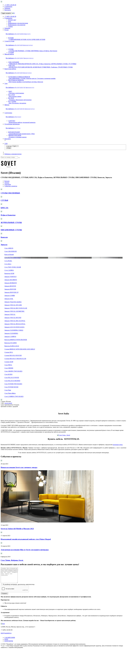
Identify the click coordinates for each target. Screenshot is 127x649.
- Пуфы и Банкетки (44, 64)
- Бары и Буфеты (44, 51)
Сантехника (8, 113)
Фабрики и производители (12, 154)
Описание (7, 184)
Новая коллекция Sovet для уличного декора (19, 467)
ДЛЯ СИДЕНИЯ (13, 62)
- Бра (9, 103)
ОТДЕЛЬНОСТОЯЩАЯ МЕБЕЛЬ (19, 77)
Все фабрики (10, 34)
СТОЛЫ (10, 49)
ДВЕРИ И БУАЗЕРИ (14, 135)
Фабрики (7, 8)
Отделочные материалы (12, 124)
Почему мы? (12, 20)
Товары (6, 182)
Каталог (7, 181)
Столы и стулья (9, 41)
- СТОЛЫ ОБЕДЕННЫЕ (16, 51)
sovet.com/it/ (8, 403)
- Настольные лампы (14, 96)
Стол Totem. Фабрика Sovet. (12, 560)
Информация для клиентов (16, 25)
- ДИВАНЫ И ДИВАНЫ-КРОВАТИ (20, 64)
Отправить (4, 593)
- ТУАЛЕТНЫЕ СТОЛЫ (65, 67)
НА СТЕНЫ (12, 101)
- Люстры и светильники (16, 93)
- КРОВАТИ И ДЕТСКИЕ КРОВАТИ (20, 67)
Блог (9, 21)
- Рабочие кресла (30, 78)
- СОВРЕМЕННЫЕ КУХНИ (17, 39)
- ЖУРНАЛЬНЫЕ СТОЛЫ (59, 64)
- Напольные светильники (23, 100)
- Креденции (53, 51)
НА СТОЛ (11, 95)
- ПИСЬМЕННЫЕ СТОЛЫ (16, 78)
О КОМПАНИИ (9, 637)
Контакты (7, 10)
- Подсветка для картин (18, 103)
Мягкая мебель (9, 54)
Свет (6, 83)
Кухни (6, 30)
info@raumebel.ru (6, 633)
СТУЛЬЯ (11, 52)
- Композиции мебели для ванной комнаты (21, 122)
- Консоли (40, 82)
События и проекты (10, 186)
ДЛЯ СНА (11, 65)
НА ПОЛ (11, 98)
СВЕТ (10, 91)
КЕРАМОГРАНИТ (14, 132)
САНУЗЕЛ (11, 121)
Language (9, 146)
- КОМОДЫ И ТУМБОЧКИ (41, 67)
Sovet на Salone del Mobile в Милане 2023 (17, 529)
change (9, 148)
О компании (8, 6)
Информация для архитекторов (18, 23)
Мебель (6, 105)
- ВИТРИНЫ (34, 51)
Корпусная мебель (10, 69)
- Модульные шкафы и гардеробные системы (22, 82)
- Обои (32, 134)
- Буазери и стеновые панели (17, 137)
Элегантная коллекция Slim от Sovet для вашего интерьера (25, 550)
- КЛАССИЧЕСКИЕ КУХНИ (35, 39)
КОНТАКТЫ (8, 641)
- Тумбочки (53, 67)
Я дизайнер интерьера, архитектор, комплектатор (18, 584)
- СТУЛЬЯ (27, 51)
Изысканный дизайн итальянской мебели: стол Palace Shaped (26, 539)
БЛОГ (6, 639)
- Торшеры (11, 100)
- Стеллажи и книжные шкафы (46, 78)
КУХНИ (11, 38)
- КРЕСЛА (35, 64)
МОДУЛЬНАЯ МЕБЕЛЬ (16, 80)
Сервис (10, 26)
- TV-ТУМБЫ (72, 64)
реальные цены (118, 444)
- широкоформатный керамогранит (19, 134)
